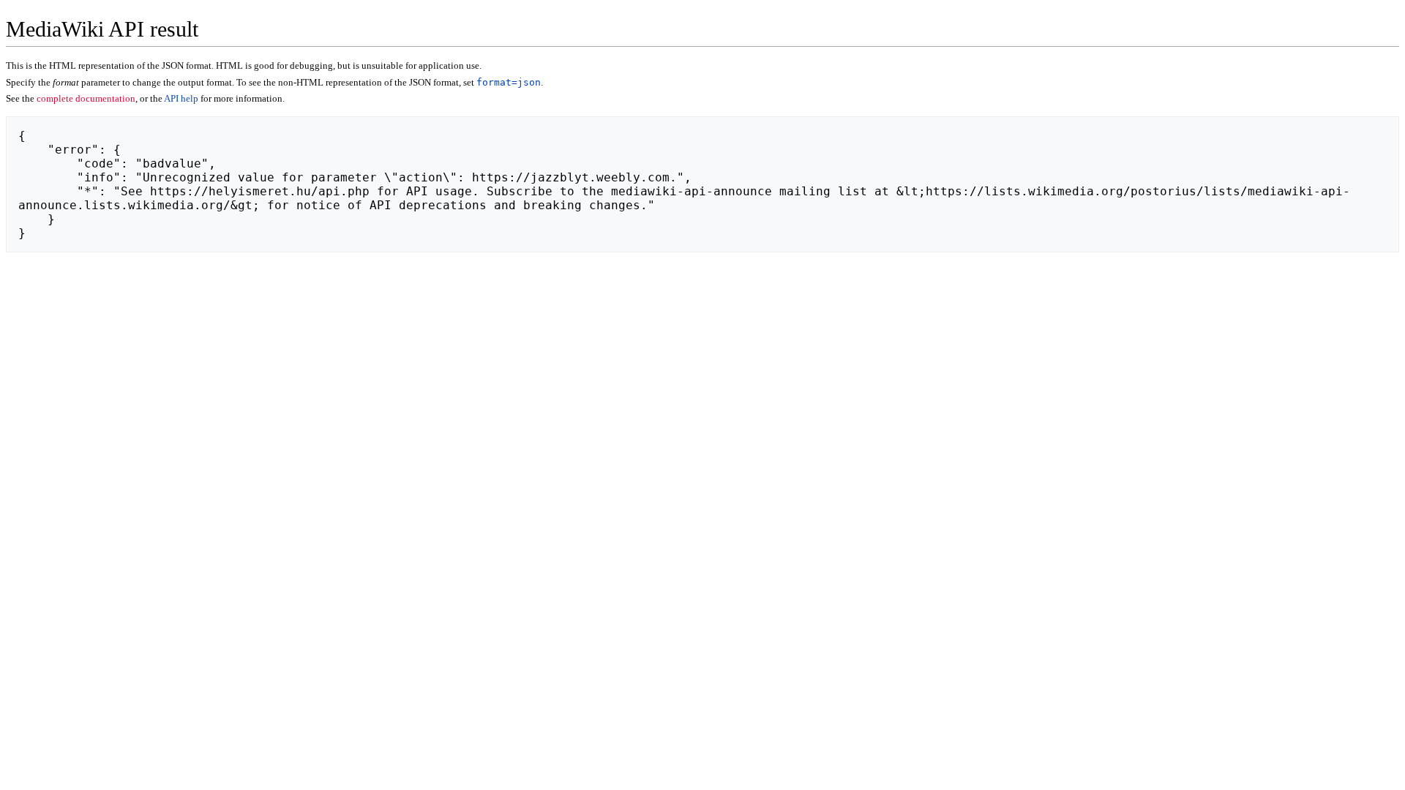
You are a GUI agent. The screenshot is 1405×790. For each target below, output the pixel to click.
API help (181, 98)
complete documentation (86, 98)
